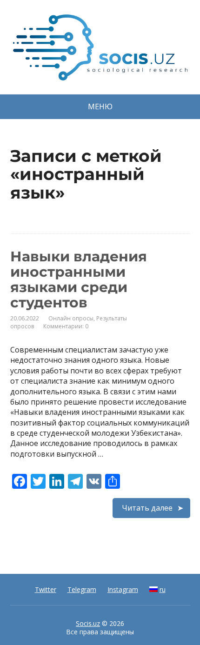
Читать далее (147, 508)
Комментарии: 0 (65, 326)
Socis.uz (88, 623)
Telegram (81, 589)
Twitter (45, 589)
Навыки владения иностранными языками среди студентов (78, 279)
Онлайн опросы (70, 318)
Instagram (122, 589)
